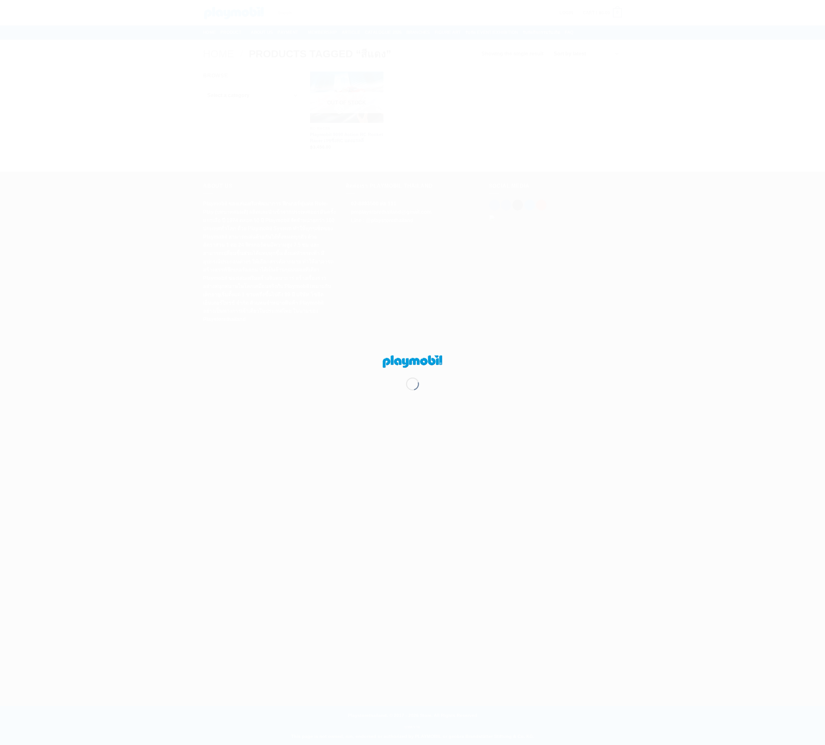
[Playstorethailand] (412, 361)
